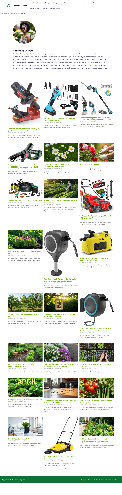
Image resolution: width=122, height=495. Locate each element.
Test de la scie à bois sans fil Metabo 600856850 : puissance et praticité (23, 166)
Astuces (95, 3)
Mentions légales (99, 479)
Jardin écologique (36, 3)
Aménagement (85, 3)
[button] (114, 6)
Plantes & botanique (71, 3)
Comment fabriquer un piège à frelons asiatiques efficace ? (60, 316)
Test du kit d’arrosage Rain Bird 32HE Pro (25, 201)
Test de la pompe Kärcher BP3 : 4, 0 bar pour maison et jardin (95, 259)
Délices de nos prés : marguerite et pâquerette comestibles (58, 165)
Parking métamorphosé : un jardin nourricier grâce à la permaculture (93, 440)
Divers (45, 8)
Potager (48, 3)
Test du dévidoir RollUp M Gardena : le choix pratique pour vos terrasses (60, 280)
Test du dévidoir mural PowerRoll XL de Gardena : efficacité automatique (95, 330)
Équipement (57, 3)
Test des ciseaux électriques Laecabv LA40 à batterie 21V (59, 120)
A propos (84, 479)
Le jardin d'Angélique (19, 6)
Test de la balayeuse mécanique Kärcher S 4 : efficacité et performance (60, 458)
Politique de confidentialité (112, 479)
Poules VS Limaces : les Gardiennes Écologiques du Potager (22, 365)
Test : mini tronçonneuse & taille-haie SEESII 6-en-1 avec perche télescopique (95, 119)
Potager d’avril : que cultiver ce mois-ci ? (25, 400)
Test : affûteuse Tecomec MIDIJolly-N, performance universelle (24, 130)
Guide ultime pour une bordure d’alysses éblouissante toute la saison (61, 365)
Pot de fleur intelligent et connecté (22, 439)
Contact (90, 479)
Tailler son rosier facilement (91, 164)
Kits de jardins (55, 8)
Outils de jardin (35, 8)
